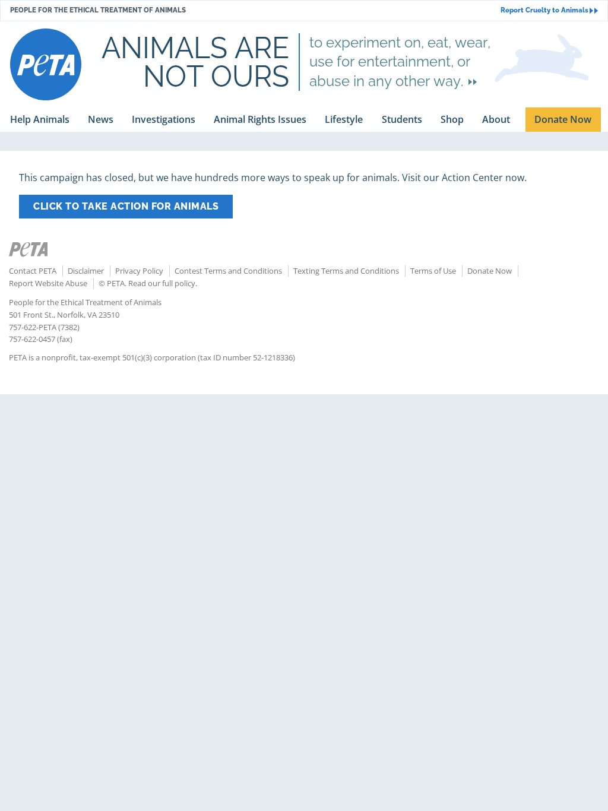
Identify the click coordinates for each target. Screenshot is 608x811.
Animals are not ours (195, 62)
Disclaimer (86, 270)
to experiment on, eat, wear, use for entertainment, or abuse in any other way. (399, 62)
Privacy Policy (139, 270)
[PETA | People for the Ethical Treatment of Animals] (45, 64)
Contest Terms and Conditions (228, 270)
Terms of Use (433, 270)
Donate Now (489, 270)
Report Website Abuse (48, 283)
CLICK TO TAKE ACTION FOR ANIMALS (125, 206)
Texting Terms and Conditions (346, 270)
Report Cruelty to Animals (544, 10)
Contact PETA (32, 270)
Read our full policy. (162, 283)
